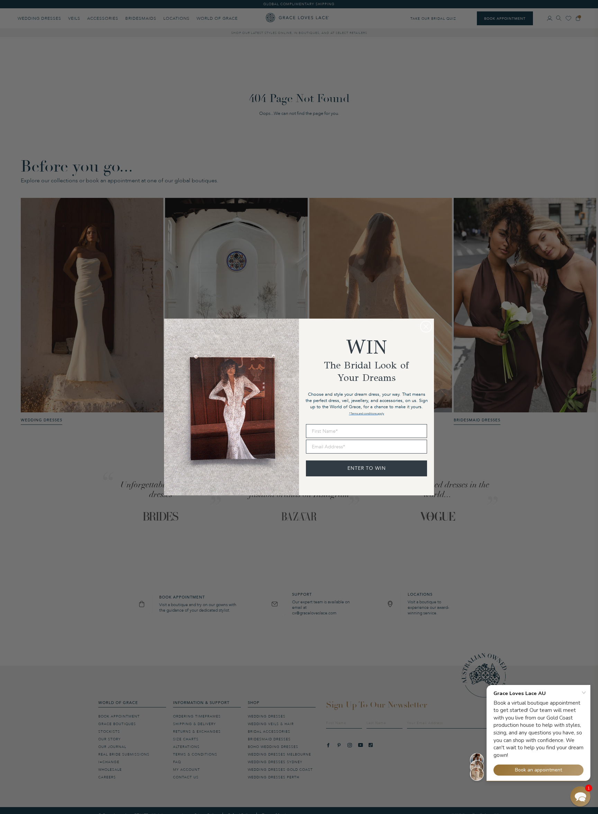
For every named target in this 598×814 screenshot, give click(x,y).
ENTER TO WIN (366, 468)
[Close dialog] (426, 326)
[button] (580, 796)
